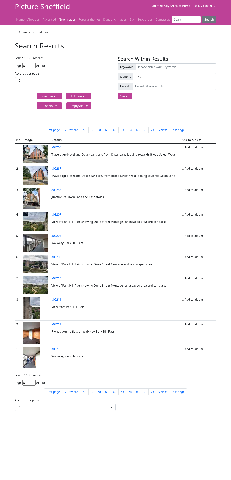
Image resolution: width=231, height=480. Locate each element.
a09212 (56, 324)
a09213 (56, 349)
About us (33, 19)
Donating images (115, 19)
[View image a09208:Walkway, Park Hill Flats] (35, 242)
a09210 (56, 278)
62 (114, 130)
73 (152, 130)
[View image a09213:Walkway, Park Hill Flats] (31, 357)
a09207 (56, 214)
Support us (145, 19)
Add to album (194, 147)
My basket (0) (206, 6)
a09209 (56, 257)
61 (106, 130)
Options (125, 77)
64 (130, 130)
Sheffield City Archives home (171, 6)
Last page (178, 130)
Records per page (27, 74)
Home (20, 19)
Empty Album (79, 106)
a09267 (56, 169)
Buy (132, 19)
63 (122, 130)
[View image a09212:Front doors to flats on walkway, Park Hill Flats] (31, 333)
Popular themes (89, 19)
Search (209, 19)
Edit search (78, 96)
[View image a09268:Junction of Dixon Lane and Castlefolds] (31, 198)
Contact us (163, 19)
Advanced (49, 19)
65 (138, 130)
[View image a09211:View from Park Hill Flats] (31, 308)
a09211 (56, 300)
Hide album (49, 106)
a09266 (56, 147)
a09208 (56, 236)
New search (49, 96)
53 (84, 130)
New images (67, 19)
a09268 (56, 190)
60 (99, 130)
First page (53, 130)
